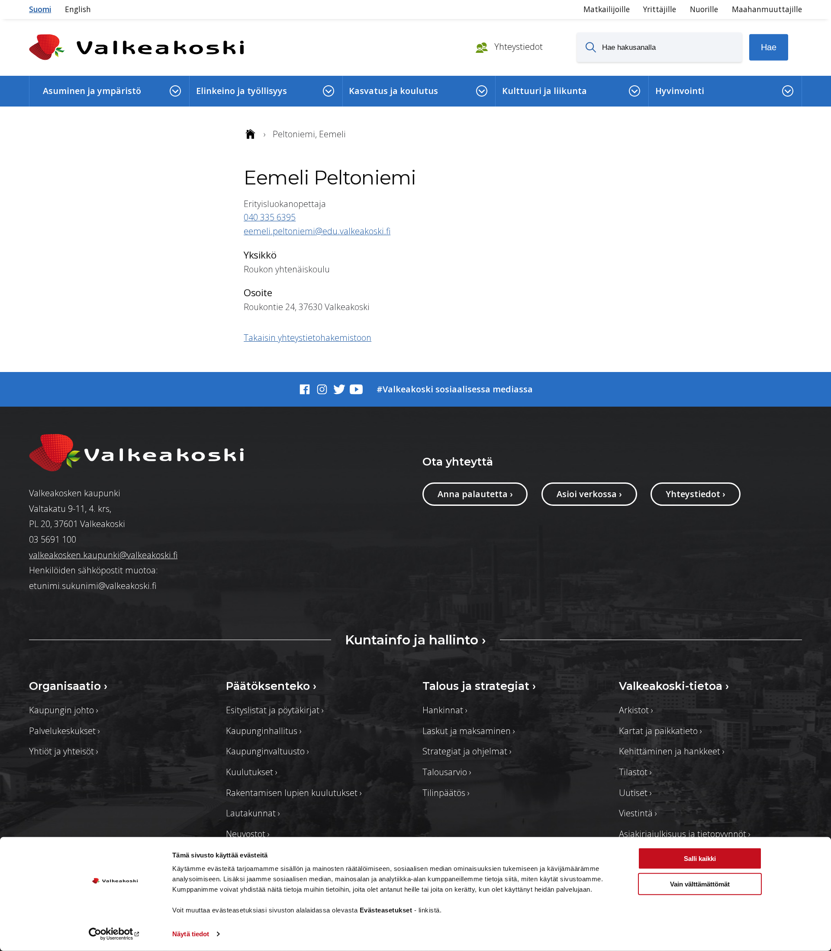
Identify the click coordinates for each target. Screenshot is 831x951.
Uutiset (635, 793)
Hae (768, 47)
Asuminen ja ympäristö (92, 91)
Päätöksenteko (271, 685)
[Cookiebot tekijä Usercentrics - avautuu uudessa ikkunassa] (115, 934)
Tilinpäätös (446, 793)
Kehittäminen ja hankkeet (672, 751)
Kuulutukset (251, 772)
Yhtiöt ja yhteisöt (63, 751)
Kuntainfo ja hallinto (415, 639)
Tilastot (635, 772)
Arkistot (636, 710)
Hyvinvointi (679, 91)
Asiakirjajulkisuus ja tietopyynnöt (684, 834)
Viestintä (638, 813)
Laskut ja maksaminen (468, 731)
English (78, 9)
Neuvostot (248, 834)
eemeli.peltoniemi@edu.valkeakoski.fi (317, 231)
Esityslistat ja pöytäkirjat (275, 710)
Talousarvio (446, 772)
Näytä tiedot (190, 934)
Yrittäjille (659, 9)
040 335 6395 (270, 217)
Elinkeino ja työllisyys (241, 91)
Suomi (40, 9)
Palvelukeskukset (64, 731)
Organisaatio (68, 685)
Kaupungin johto (63, 710)
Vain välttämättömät (700, 883)
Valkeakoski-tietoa (674, 685)
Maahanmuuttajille (767, 9)
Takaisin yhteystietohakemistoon (307, 337)
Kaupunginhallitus (264, 731)
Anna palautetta (475, 494)
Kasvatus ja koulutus (393, 91)
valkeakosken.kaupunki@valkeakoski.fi (103, 555)
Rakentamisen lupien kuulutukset (294, 793)
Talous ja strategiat (479, 685)
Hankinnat (444, 710)
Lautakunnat (253, 813)
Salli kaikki (700, 858)
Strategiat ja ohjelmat (467, 751)
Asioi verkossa (589, 494)
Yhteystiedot (517, 46)
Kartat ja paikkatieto (660, 731)
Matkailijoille (606, 9)
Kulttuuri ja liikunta (544, 91)
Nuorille (704, 9)
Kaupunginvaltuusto (267, 751)
